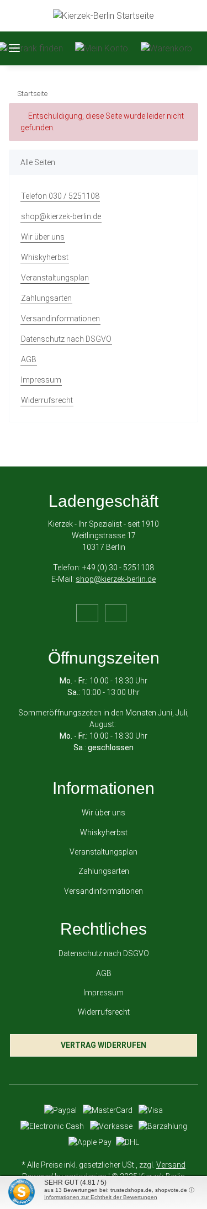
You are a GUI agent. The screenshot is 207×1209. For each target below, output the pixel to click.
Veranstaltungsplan (55, 277)
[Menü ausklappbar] (14, 48)
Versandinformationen (60, 318)
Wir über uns (43, 236)
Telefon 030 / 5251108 (60, 196)
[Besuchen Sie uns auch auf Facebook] (87, 613)
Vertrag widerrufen (103, 1045)
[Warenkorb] (166, 48)
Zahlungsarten (46, 298)
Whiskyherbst (44, 257)
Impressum (41, 379)
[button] (101, 48)
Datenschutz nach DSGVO (66, 339)
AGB (28, 359)
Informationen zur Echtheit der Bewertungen (100, 1197)
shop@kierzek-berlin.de (61, 216)
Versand (170, 1164)
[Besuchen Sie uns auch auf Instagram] (116, 613)
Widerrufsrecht (47, 400)
